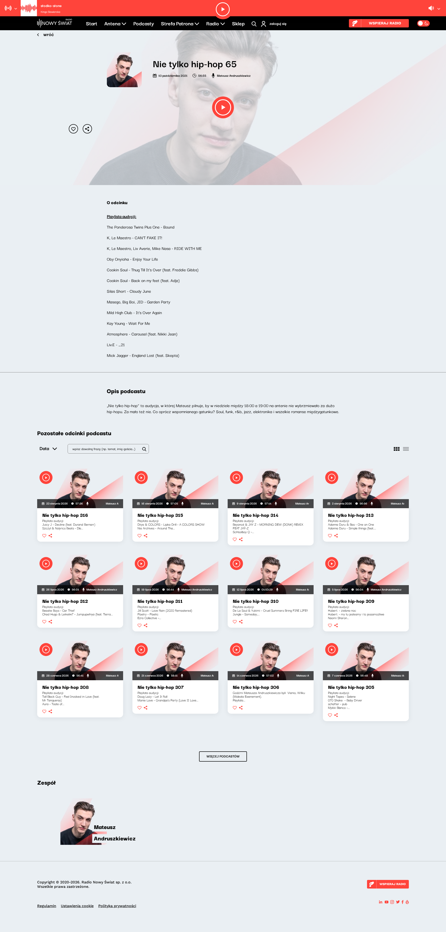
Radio (212, 23)
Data (44, 448)
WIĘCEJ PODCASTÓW (223, 756)
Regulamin (46, 906)
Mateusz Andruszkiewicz (234, 75)
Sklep (238, 23)
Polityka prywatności (117, 906)
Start (91, 23)
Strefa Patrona (177, 23)
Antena (112, 23)
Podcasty (143, 23)
